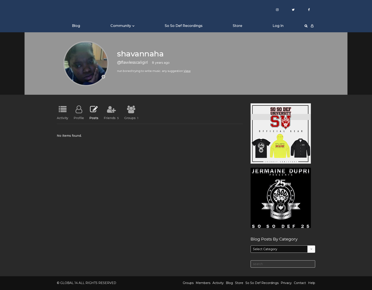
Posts (93, 117)
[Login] (312, 25)
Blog (76, 26)
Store (237, 26)
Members (203, 282)
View (187, 71)
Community (120, 26)
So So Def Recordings (184, 26)
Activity (62, 117)
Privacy (286, 282)
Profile (79, 117)
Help (311, 282)
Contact (300, 282)
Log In (278, 26)
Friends (111, 117)
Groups (131, 117)
